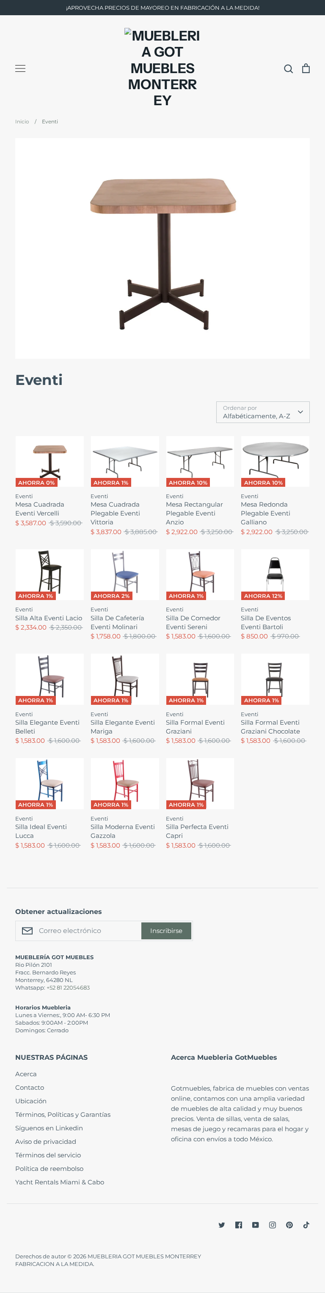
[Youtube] (255, 1225)
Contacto (29, 1087)
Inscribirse (166, 931)
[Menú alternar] (20, 68)
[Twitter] (221, 1225)
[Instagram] (272, 1225)
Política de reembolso (49, 1169)
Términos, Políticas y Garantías (62, 1114)
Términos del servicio (48, 1155)
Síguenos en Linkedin (49, 1128)
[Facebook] (238, 1225)
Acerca (26, 1074)
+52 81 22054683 (68, 987)
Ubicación (31, 1101)
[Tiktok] (306, 1225)
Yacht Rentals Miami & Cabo (59, 1182)
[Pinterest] (289, 1225)
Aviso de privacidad (45, 1142)
